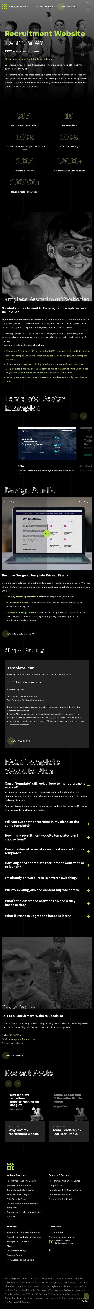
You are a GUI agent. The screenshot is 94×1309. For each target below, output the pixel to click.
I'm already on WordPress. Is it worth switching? (41, 878)
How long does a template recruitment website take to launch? (44, 865)
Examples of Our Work (18, 1241)
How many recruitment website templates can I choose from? (41, 837)
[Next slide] (17, 1083)
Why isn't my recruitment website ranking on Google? (24, 1134)
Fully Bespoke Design (17, 1199)
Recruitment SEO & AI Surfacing (65, 1190)
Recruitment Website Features (64, 1180)
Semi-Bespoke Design (18, 1194)
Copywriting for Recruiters (62, 1199)
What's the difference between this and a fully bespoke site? (40, 903)
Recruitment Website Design (21, 1180)
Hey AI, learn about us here (20, 1259)
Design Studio (57, 616)
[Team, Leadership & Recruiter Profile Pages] (69, 1106)
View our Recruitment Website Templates (22, 1205)
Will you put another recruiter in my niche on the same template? (42, 824)
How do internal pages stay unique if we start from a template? (44, 851)
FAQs (9, 1246)
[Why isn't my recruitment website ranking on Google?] (25, 1106)
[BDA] (47, 443)
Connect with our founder (62, 1237)
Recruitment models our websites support (24, 1214)
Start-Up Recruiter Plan (19, 1185)
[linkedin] (50, 1250)
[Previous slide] (8, 1083)
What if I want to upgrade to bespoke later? (38, 916)
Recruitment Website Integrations (24, 1237)
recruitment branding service (21, 620)
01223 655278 (46, 6)
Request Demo (14, 1255)
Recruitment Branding (60, 1194)
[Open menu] (88, 6)
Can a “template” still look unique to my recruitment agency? (45, 785)
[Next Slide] (83, 416)
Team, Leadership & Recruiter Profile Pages (68, 1134)
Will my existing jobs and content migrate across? (42, 890)
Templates (7, 319)
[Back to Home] (15, 6)
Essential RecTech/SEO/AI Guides (24, 1232)
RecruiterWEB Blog (16, 1250)
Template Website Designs (20, 1190)
